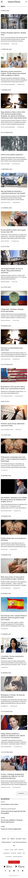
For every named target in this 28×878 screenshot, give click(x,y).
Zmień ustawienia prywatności (19, 842)
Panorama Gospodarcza (17, 856)
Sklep (24, 853)
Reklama (13, 838)
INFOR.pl (16, 849)
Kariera (24, 838)
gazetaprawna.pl (6, 853)
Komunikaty (18, 838)
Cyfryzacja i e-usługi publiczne (8, 808)
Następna (21, 793)
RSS (14, 845)
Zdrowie (3, 826)
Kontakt (4, 838)
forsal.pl (11, 849)
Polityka (3, 802)
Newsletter (19, 853)
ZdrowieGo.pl (13, 853)
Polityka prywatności (6, 842)
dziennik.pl (7, 849)
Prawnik (3, 817)
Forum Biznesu (9, 856)
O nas (8, 838)
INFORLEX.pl (21, 849)
